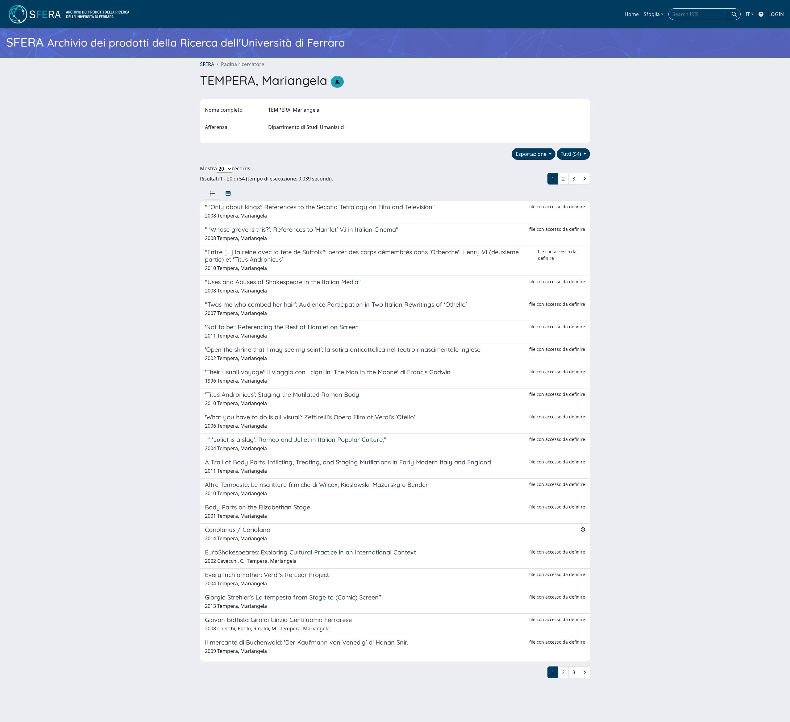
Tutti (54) (571, 154)
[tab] (212, 193)
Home (632, 14)
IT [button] (748, 14)
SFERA (207, 64)
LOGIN (776, 14)
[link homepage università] (69, 14)
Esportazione (532, 154)
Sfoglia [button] (652, 14)
